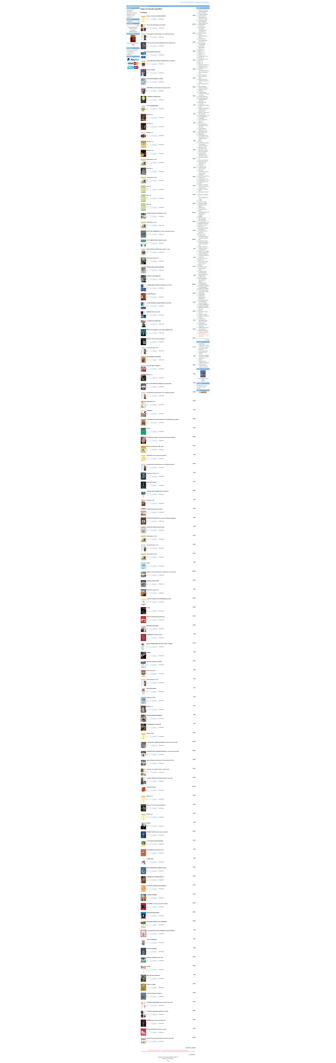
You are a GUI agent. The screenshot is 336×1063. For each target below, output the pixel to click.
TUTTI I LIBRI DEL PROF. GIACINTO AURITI (203, 76)
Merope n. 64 (201, 264)
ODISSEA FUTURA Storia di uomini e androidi (203, 268)
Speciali (198, 369)
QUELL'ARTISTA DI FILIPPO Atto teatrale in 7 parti (203, 81)
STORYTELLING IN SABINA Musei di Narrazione (203, 163)
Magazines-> (129, 14)
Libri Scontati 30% (131, 12)
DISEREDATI (201, 134)
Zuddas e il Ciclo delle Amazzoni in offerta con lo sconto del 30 (204, 186)
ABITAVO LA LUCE (203, 225)
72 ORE (200, 200)
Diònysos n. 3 (201, 51)
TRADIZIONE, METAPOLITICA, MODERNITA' (202, 297)
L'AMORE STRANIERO (204, 288)
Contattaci (129, 54)
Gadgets (129, 17)
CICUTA (200, 141)
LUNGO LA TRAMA (203, 314)
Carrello (198, 8)
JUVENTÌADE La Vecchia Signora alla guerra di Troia (203, 40)
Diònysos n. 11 (202, 53)
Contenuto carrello (143, 6)
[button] (187, 2)
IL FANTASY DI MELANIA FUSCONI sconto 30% (203, 325)
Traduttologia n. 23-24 (203, 56)
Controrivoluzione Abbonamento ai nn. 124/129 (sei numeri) (203, 130)
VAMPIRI (200, 216)
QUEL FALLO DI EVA (203, 160)
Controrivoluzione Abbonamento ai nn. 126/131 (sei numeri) (203, 17)
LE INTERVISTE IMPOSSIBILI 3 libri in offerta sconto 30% (203, 320)
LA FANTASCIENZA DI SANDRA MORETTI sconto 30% (203, 100)
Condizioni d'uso (130, 53)
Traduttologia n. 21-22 (203, 179)
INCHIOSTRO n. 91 (203, 132)
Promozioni (129, 15)
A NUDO (200, 310)
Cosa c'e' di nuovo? (131, 33)
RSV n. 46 (201, 63)
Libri (128, 11)
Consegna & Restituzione (132, 50)
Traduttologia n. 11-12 (203, 67)
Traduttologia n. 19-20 (203, 181)
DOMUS (200, 265)
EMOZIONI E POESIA (203, 223)
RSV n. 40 (201, 62)
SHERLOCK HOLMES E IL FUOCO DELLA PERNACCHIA (204, 110)
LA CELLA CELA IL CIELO (203, 378)
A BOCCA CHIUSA (202, 33)
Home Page (129, 6)
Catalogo (136, 6)
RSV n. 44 (201, 60)
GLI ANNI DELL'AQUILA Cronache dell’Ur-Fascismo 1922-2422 (204, 144)
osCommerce (171, 1058)
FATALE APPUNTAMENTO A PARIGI (203, 36)
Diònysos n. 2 (201, 57)
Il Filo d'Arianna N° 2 (203, 220)
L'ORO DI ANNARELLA (204, 304)
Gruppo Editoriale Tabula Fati (172, 1057)
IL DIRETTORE (202, 277)
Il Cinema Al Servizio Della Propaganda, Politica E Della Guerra (203, 22)
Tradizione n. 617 (202, 165)
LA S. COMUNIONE (203, 351)
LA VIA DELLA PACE (203, 348)
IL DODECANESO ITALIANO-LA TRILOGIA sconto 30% (204, 94)
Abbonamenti (129, 10)
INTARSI (201, 349)
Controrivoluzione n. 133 (204, 222)
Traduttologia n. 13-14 (203, 59)
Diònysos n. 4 (201, 49)
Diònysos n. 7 (201, 122)
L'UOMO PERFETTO (203, 96)
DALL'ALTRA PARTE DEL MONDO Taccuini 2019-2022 (203, 126)
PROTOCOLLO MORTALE (133, 43)
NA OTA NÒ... (202, 358)
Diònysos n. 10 (202, 54)
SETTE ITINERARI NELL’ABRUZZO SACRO (203, 280)
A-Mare (200, 183)
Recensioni (199, 383)
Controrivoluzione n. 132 (204, 115)
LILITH (200, 359)
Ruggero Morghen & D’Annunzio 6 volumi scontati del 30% (203, 248)
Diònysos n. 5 (201, 226)
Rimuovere (161, 19)
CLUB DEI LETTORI (203, 258)
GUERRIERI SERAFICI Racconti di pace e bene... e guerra (204, 345)
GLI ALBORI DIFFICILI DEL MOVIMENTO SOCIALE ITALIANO (203, 302)
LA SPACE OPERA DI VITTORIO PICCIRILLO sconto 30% (204, 255)
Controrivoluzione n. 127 (204, 180)
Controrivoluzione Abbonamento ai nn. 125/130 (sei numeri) (203, 154)
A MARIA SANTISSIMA (203, 306)
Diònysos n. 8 (201, 50)
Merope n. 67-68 (202, 233)
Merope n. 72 (201, 259)
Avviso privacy (130, 51)
